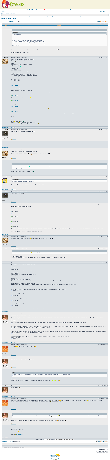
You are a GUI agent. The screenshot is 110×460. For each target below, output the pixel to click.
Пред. (6, 21)
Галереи (6, 11)
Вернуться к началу (5, 55)
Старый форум (80, 9)
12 (11, 21)
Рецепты (34, 9)
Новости (68, 9)
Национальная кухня (52, 9)
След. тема (106, 23)
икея (20, 184)
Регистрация (106, 11)
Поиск (10, 11)
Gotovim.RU (29, 9)
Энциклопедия (73, 9)
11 (10, 21)
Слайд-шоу (45, 9)
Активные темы (12, 13)
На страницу (4, 21)
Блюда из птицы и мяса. (8, 18)
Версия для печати (5, 23)
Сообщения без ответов (5, 13)
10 (9, 21)
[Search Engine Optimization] (55, 459)
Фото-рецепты (39, 9)
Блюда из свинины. (23, 431)
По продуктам (59, 9)
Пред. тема (102, 23)
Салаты (64, 9)
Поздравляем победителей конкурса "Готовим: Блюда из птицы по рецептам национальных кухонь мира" (55, 16)
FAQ (3, 11)
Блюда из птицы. (19, 434)
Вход (102, 11)
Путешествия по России (55, 456)
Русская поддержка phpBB (55, 458)
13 (12, 21)
